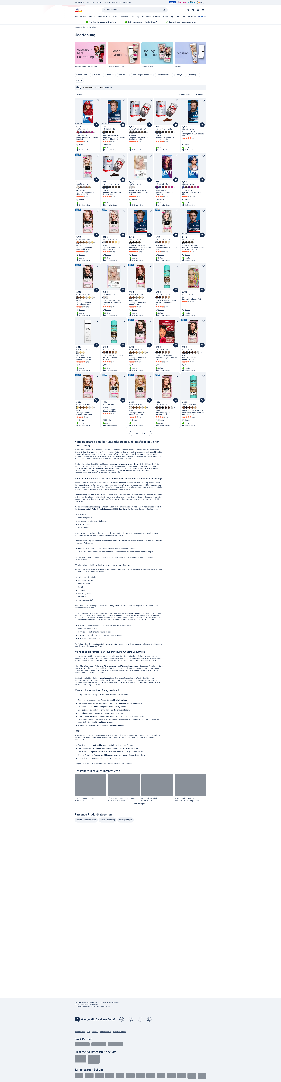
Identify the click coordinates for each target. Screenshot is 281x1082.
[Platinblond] (78, 352)
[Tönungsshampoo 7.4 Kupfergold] (78, 242)
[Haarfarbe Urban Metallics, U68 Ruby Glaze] (83, 132)
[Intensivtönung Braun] (163, 352)
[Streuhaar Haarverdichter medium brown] (160, 132)
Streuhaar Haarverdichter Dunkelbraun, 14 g (138, 138)
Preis (109, 75)
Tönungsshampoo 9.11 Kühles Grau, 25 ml (167, 248)
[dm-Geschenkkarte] (161, 1076)
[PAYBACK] (172, 2)
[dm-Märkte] (188, 10)
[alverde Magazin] (191, 2)
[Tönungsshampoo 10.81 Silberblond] (78, 187)
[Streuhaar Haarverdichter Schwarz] (136, 132)
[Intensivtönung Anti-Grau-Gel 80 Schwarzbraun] (110, 132)
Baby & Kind (146, 17)
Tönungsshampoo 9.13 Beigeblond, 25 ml (111, 410)
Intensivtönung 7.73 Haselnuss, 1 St (163, 414)
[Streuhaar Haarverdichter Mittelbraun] (139, 132)
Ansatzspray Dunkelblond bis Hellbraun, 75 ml (193, 414)
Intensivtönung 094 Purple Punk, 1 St (165, 193)
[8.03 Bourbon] (86, 242)
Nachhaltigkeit (79, 2)
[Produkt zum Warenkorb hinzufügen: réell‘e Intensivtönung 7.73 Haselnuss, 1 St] (175, 400)
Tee (87, 632)
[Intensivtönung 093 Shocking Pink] (92, 132)
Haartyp (179, 75)
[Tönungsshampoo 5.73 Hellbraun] (130, 352)
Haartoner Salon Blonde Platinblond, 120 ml (85, 358)
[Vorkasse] (120, 1076)
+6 (201, 352)
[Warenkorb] (203, 10)
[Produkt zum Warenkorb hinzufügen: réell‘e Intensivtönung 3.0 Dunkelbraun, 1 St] (202, 345)
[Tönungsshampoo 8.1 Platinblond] (130, 407)
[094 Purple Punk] (157, 187)
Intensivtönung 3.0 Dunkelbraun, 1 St (189, 358)
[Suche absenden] (164, 9)
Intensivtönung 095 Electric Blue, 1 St (192, 193)
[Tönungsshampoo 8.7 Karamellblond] (78, 407)
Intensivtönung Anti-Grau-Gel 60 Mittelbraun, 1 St (140, 248)
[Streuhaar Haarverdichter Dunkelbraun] (130, 132)
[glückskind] (182, 2)
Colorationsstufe (163, 75)
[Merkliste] (193, 10)
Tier (183, 17)
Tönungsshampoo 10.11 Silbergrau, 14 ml (111, 248)
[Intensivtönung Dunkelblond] (169, 352)
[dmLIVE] (200, 2)
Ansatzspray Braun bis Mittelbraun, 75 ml (164, 303)
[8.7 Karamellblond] (92, 242)
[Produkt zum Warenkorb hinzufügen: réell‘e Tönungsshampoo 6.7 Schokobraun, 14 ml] (96, 290)
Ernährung (135, 17)
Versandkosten (114, 1002)
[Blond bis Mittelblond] (169, 297)
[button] (121, 1019)
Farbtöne (121, 75)
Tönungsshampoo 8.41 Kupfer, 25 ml (137, 303)
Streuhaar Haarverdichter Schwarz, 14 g (112, 193)
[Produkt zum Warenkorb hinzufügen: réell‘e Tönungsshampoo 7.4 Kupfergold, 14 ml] (96, 235)
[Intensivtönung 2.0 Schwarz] (189, 352)
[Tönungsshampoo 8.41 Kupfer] (86, 187)
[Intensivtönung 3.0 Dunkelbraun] (183, 352)
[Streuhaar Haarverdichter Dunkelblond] (142, 132)
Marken (83, 17)
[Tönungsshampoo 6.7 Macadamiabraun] (80, 187)
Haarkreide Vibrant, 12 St (191, 299)
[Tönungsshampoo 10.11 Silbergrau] (89, 242)
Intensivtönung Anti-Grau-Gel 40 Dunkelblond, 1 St (114, 138)
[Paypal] (109, 1076)
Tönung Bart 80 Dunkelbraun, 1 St (193, 135)
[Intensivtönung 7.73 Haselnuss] (195, 352)
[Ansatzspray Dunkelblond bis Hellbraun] (166, 297)
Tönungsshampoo (125, 820)
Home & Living (168, 17)
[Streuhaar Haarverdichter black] (145, 132)
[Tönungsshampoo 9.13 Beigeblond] (89, 187)
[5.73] (83, 242)
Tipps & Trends (90, 2)
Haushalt (156, 17)
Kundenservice (116, 2)
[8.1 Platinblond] (119, 242)
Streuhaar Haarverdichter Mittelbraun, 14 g (165, 138)
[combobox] (135, 9)
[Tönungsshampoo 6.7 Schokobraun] (80, 242)
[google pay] (181, 1076)
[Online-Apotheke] (202, 17)
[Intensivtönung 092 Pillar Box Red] (166, 187)
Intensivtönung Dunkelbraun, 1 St (167, 358)
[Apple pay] (171, 1076)
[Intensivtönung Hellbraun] (166, 352)
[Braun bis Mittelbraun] (157, 297)
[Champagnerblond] (83, 352)
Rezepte (99, 2)
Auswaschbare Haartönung (86, 820)
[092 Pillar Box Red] (78, 132)
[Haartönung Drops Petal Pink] (89, 132)
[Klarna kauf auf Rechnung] (79, 1076)
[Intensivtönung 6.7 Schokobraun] (192, 352)
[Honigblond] (80, 352)
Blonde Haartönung (107, 820)
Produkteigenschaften (141, 75)
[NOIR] (160, 297)
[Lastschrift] (89, 1076)
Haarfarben (92, 27)
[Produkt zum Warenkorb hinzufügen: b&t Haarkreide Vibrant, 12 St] (202, 290)
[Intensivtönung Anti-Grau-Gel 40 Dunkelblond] (104, 132)
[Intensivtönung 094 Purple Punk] (86, 132)
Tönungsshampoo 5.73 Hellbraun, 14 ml (137, 358)
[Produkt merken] (97, 100)
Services (107, 2)
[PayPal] (191, 1076)
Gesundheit (124, 17)
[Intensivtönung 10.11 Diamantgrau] (198, 352)
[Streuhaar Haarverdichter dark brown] (133, 132)
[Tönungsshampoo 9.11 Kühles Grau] (83, 187)
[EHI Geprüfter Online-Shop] (80, 1059)
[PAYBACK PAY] (202, 1076)
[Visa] (130, 1076)
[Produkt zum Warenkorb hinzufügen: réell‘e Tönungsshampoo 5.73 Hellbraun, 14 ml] (149, 345)
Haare (115, 17)
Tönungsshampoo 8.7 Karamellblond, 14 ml (84, 414)
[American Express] (150, 1076)
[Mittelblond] (130, 187)
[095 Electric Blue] (183, 187)
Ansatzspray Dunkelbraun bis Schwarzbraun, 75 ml (114, 358)
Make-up (92, 17)
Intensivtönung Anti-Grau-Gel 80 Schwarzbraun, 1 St (193, 248)
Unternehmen (80, 1032)
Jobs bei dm (127, 2)
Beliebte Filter (81, 75)
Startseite (78, 27)
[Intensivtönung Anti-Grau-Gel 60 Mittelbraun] (113, 132)
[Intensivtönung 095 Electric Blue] (80, 132)
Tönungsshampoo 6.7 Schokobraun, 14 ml (84, 303)
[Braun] (163, 297)
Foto (177, 17)
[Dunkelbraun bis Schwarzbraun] (104, 352)
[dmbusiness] (98, 1044)
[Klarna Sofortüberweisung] (99, 1076)
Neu (76, 17)
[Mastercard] (140, 1076)
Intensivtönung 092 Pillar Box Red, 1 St (87, 138)
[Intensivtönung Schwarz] (160, 352)
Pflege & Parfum (104, 17)
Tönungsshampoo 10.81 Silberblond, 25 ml (85, 193)
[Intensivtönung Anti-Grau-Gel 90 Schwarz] (107, 132)
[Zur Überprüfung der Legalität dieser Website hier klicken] (94, 1059)
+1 (95, 132)
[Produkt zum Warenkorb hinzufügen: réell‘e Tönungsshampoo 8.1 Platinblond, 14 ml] (149, 400)
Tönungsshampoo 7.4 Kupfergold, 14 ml (84, 248)
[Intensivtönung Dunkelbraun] (157, 352)
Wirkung (192, 75)
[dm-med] (115, 1044)
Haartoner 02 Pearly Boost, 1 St (113, 303)
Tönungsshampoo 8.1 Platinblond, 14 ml (137, 414)
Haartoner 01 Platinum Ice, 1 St (139, 193)
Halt (77, 80)
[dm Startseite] (78, 9)
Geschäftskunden (119, 1032)
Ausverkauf (191, 17)
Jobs (88, 1032)
